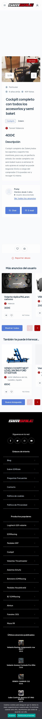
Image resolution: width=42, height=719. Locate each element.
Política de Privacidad (17, 505)
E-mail (31, 210)
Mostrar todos (12, 328)
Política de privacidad (26, 715)
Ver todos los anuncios (25, 198)
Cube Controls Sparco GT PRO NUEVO (21, 698)
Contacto (11, 487)
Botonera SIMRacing (16, 579)
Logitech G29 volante (16, 525)
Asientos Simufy (14, 570)
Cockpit (10, 552)
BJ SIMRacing (13, 596)
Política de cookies (15, 496)
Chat (14, 210)
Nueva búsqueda (13, 402)
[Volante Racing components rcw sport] (21, 642)
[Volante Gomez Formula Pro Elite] (21, 660)
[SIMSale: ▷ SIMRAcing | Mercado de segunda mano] (21, 5)
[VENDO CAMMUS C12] (21, 676)
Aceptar (12, 715)
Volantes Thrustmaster (17, 561)
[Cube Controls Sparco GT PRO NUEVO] (21, 693)
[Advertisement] (21, 32)
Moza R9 (11, 623)
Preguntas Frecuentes (17, 478)
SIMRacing (12, 534)
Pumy (16, 189)
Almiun (10, 605)
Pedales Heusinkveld (16, 588)
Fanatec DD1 (13, 614)
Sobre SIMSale (14, 469)
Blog (9, 460)
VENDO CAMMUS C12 (21, 681)
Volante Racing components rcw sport (21, 648)
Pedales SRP (12, 543)
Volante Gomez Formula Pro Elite (21, 665)
